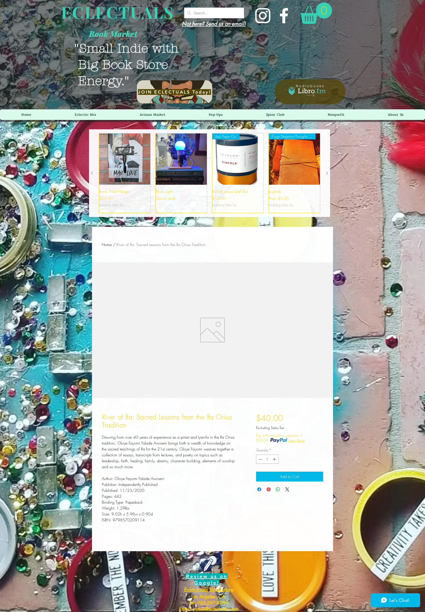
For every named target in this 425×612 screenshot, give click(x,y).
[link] (316, 13)
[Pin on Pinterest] (269, 489)
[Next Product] (327, 173)
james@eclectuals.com (216, 609)
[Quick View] (124, 159)
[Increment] (275, 459)
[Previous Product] (92, 173)
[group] (209, 173)
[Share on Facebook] (259, 489)
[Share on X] (287, 489)
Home (107, 244)
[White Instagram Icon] (263, 15)
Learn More (296, 440)
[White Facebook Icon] (284, 15)
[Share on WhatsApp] (278, 489)
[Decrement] (260, 459)
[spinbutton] (267, 459)
